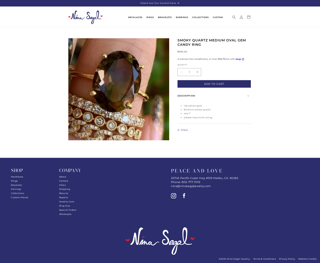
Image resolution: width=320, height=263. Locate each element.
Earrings (16, 189)
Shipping (64, 189)
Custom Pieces (19, 197)
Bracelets (16, 185)
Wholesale (65, 214)
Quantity (183, 65)
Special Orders (67, 210)
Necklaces (17, 176)
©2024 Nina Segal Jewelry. (234, 258)
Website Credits (307, 258)
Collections (17, 193)
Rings (14, 181)
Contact (63, 181)
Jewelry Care (66, 201)
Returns (63, 193)
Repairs (63, 197)
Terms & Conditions (264, 258)
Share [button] (184, 129)
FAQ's (62, 185)
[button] (234, 17)
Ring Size (64, 205)
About (62, 176)
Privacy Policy (287, 258)
